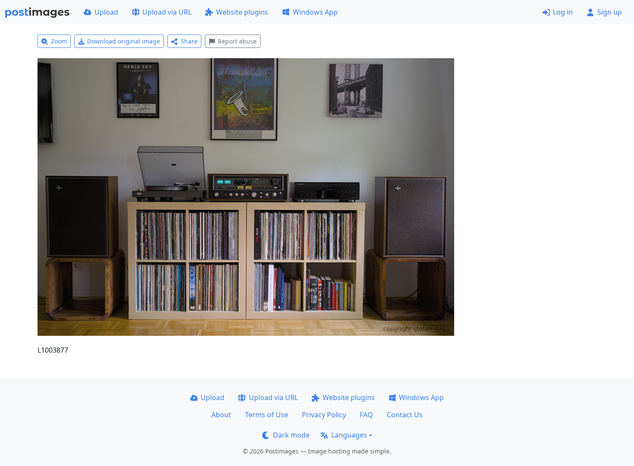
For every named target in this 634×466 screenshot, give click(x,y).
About (221, 414)
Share (189, 41)
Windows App (315, 12)
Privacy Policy (324, 414)
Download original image (123, 41)
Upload (106, 12)
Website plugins (242, 12)
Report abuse (237, 41)
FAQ (366, 414)
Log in (563, 12)
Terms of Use (266, 414)
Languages (349, 435)
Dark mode (291, 435)
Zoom (59, 41)
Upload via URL (166, 12)
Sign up (609, 12)
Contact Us (405, 414)
